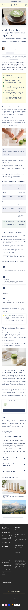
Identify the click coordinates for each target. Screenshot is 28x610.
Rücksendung (18, 532)
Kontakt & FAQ (18, 536)
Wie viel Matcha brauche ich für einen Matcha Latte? (12, 458)
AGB (16, 543)
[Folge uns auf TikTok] (3, 572)
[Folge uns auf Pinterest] (9, 569)
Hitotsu (18, 166)
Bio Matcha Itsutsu (8, 174)
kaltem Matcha (16, 345)
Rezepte (6, 27)
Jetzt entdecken (14, 410)
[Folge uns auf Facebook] (3, 569)
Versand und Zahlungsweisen (18, 553)
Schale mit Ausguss (7, 254)
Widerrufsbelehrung (19, 550)
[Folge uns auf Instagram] (6, 569)
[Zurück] (1, 1)
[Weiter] (27, 1)
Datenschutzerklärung (20, 545)
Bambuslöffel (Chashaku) (8, 249)
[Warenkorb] (25, 5)
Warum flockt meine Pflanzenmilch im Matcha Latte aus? (12, 464)
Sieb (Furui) (5, 239)
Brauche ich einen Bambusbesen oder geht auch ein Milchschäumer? (13, 470)
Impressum (17, 529)
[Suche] (4, 4)
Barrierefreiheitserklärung (20, 534)
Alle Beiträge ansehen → (14, 59)
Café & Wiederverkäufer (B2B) (20, 539)
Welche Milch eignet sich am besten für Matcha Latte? (12, 437)
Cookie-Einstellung (19, 547)
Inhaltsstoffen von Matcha (13, 125)
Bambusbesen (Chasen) (8, 245)
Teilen (3, 523)
